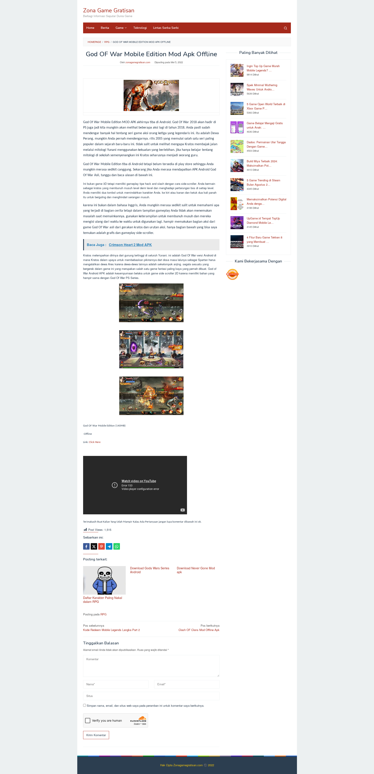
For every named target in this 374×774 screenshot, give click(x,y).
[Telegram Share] (109, 546)
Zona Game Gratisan (108, 10)
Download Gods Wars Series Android (149, 570)
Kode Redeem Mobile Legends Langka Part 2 (111, 627)
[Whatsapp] (116, 546)
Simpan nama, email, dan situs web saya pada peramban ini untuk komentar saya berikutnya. (145, 705)
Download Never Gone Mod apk (196, 570)
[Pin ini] (101, 546)
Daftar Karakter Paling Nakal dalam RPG (102, 599)
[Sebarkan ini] (86, 546)
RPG (103, 614)
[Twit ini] (94, 546)
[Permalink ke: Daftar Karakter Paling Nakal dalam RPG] (104, 580)
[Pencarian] (285, 28)
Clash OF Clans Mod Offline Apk (199, 627)
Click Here (94, 442)
